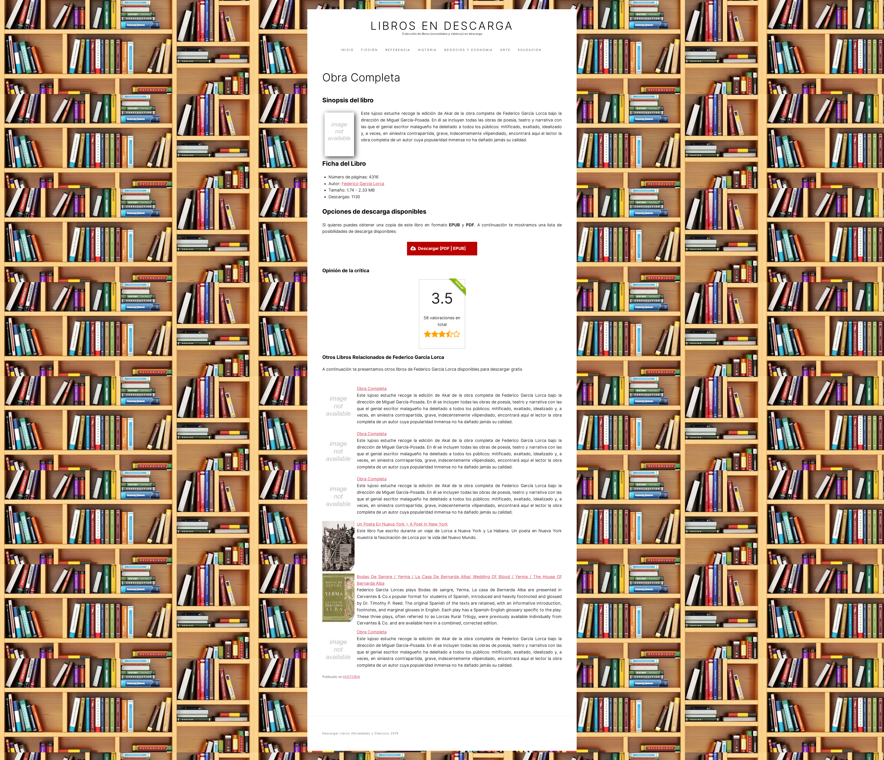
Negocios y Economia (468, 50)
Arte (505, 50)
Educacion (530, 50)
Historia (427, 50)
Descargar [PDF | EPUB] (442, 248)
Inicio (347, 50)
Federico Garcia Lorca (363, 183)
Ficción (369, 50)
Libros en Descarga (442, 25)
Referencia (397, 50)
